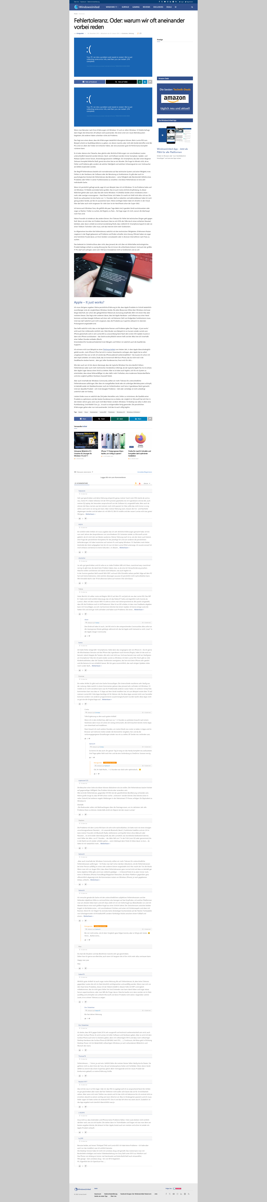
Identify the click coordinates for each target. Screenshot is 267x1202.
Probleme (111, 412)
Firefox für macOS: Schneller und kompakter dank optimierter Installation (139, 453)
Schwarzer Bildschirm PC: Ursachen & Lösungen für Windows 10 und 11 (83, 453)
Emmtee (97, 712)
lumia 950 (103, 412)
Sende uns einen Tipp (100, 1196)
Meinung (131, 33)
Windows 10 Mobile (133, 412)
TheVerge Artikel (109, 349)
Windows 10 (121, 412)
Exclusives (158, 7)
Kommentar (94, 412)
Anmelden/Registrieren (144, 472)
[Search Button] (192, 6)
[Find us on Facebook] (159, 1)
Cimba (102, 747)
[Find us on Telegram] (173, 1)
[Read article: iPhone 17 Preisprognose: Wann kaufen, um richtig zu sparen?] (113, 440)
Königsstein (80, 33)
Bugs (86, 412)
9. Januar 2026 (79, 458)
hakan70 (97, 1010)
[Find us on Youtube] (165, 1)
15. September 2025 (107, 456)
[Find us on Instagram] (167, 1)
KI (175, 7)
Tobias (97, 623)
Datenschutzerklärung (93, 2)
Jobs (156, 1194)
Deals (169, 7)
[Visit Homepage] (87, 7)
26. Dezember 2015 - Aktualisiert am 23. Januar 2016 (103, 33)
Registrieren (189, 2)
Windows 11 (111, 7)
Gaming (136, 7)
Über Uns (76, 2)
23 (140, 33)
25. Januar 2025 (133, 458)
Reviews (146, 7)
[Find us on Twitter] (162, 1)
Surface (125, 7)
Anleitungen (80, 447)
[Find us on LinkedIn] (170, 1)
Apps (131, 447)
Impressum (83, 2)
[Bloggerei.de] (177, 1188)
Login (182, 2)
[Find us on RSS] (176, 1)
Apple (80, 412)
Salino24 (107, 766)
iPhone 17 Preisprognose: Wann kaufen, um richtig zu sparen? (112, 452)
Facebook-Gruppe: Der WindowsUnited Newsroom (135, 1194)
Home (75, 13)
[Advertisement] (175, 59)
